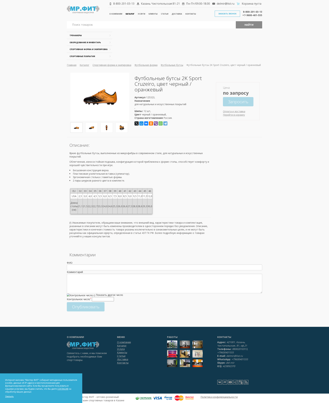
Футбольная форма (146, 65)
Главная (71, 65)
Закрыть (9, 396)
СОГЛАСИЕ (62, 388)
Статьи (164, 14)
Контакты (190, 14)
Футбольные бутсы (172, 65)
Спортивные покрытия (82, 56)
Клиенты (153, 14)
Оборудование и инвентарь (85, 42)
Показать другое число (109, 295)
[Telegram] (165, 123)
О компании (115, 14)
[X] (137, 123)
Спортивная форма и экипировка (89, 49)
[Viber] (156, 123)
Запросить (238, 101)
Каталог (130, 14)
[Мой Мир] (141, 123)
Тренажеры (76, 35)
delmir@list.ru (225, 3)
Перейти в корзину (234, 114)
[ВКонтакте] (146, 123)
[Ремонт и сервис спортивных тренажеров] (241, 382)
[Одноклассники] (151, 123)
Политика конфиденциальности (219, 397)
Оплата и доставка (234, 111)
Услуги (141, 14)
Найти (249, 24)
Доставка (177, 14)
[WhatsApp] (161, 123)
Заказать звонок (227, 13)
